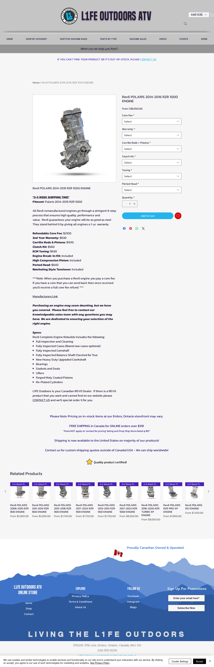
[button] (199, 14)
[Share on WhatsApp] (137, 228)
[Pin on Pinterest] (131, 228)
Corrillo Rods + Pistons (136, 142)
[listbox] (199, 14)
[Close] (210, 661)
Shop (29, 608)
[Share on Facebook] (124, 228)
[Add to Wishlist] (178, 215)
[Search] (185, 23)
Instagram (133, 602)
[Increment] (134, 204)
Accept (199, 661)
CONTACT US (148, 59)
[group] (107, 505)
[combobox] (151, 121)
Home (36, 82)
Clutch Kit (129, 156)
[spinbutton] (129, 204)
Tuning (127, 170)
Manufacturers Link (45, 296)
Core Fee (128, 115)
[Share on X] (143, 228)
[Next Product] (209, 491)
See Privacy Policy (100, 662)
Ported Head (130, 183)
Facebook (133, 596)
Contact (29, 614)
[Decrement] (125, 204)
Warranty (128, 129)
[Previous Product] (5, 491)
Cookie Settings (180, 661)
